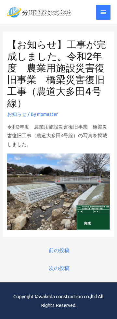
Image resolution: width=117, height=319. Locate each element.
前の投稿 (59, 250)
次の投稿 (59, 268)
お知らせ (17, 114)
